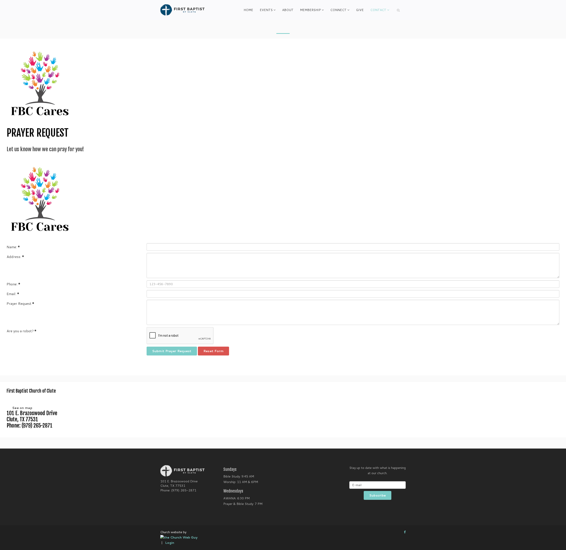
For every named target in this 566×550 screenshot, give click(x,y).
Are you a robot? (21, 330)
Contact (378, 10)
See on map (22, 408)
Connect (338, 10)
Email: (13, 293)
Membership (310, 10)
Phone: (13, 283)
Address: (15, 256)
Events (266, 10)
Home (248, 10)
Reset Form (213, 351)
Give (360, 10)
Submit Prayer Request (171, 351)
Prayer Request (20, 303)
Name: (13, 246)
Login (169, 542)
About (287, 10)
